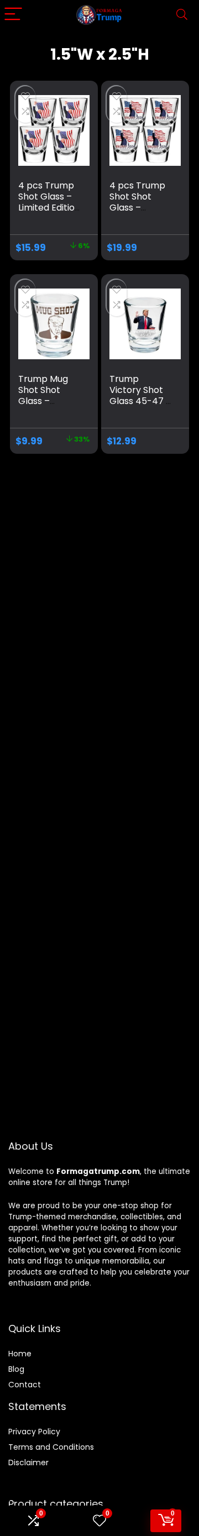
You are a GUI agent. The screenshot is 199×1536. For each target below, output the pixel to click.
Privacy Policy (34, 1431)
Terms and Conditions (51, 1447)
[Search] (182, 14)
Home (20, 1353)
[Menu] (13, 14)
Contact (24, 1384)
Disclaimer (28, 1462)
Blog (16, 1369)
